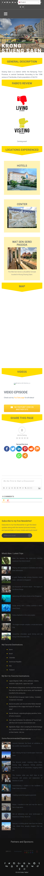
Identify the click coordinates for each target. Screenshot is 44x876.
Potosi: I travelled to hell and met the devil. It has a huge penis (27, 806)
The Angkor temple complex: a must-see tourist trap (27, 626)
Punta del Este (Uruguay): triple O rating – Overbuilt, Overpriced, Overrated (25, 698)
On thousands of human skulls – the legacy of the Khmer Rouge (27, 588)
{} (28, 488)
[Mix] (37, 449)
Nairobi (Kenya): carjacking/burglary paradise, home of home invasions (25, 715)
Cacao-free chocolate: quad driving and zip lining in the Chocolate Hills (27, 635)
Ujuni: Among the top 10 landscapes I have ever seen (27, 754)
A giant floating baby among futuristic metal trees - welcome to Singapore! (27, 578)
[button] (22, 408)
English (23, 2)
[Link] (25, 488)
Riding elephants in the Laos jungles (23, 615)
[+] (31, 488)
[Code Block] (22, 488)
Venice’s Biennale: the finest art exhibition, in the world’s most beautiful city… (27, 745)
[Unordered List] (17, 488)
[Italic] (6, 488)
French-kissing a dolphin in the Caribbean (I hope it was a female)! (27, 787)
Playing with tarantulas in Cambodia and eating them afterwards (27, 569)
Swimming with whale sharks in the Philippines (26, 596)
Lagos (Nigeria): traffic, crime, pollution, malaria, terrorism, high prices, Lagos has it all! (24, 682)
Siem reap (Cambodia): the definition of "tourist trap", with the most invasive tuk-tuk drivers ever (25, 721)
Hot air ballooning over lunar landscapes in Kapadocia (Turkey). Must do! (27, 815)
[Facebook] (7, 449)
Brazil (11, 653)
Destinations (15, 35)
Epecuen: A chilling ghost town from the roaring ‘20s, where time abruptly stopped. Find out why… (27, 826)
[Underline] (9, 488)
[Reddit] (31, 449)
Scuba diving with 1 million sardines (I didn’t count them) (27, 607)
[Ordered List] (14, 488)
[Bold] (3, 488)
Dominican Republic (15, 662)
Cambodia (26, 35)
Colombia (12, 657)
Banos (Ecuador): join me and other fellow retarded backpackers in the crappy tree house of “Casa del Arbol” (25, 706)
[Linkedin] (19, 449)
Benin (11, 649)
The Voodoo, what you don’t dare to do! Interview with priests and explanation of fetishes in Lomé (27, 778)
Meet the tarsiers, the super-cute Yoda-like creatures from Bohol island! (27, 560)
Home (4, 35)
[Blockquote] (20, 488)
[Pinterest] (25, 449)
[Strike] (12, 488)
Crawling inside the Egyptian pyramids (24, 795)
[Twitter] (13, 449)
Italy (10, 666)
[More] (25, 455)
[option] (15, 851)
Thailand (11, 670)
